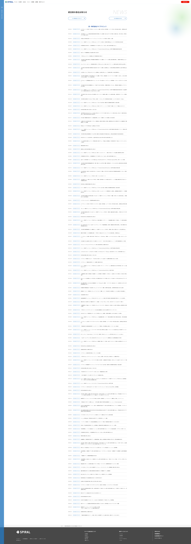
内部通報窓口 (157, 533)
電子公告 (86, 538)
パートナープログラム (123, 538)
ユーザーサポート (158, 538)
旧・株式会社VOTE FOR (118, 18)
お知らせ (24, 1)
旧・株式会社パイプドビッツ (77, 18)
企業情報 (36, 1)
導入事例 (20, 1)
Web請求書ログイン (159, 536)
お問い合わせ (185, 1)
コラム (121, 540)
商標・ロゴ (87, 540)
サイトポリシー (18, 538)
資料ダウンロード (42, 1)
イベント (28, 1)
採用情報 (32, 1)
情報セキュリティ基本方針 (33, 538)
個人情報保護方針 (25, 538)
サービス (15, 1)
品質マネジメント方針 (43, 538)
